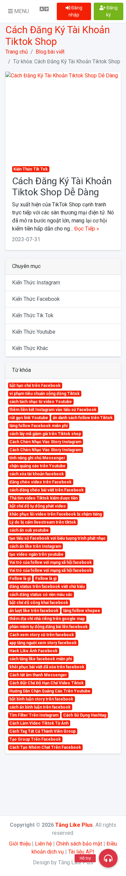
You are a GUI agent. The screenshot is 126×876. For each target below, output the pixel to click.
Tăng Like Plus (74, 825)
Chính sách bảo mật (79, 843)
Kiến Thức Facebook (36, 299)
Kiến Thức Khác (30, 348)
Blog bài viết (50, 52)
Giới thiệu (20, 843)
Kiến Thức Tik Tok (32, 315)
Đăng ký (112, 11)
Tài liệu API (81, 852)
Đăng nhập (75, 11)
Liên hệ (43, 843)
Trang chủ (16, 52)
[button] (18, 11)
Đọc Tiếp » (86, 228)
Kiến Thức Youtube (33, 332)
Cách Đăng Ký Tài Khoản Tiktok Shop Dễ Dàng (62, 187)
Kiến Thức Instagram (36, 282)
